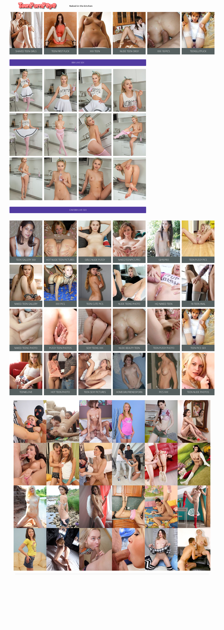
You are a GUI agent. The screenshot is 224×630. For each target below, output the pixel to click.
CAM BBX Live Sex (78, 209)
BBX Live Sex (78, 62)
